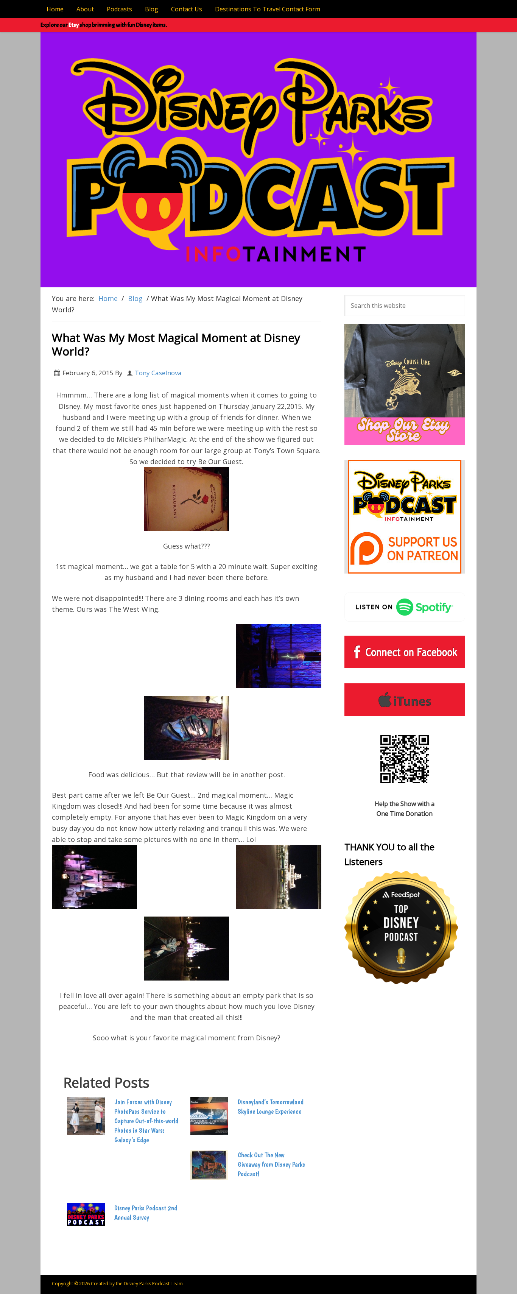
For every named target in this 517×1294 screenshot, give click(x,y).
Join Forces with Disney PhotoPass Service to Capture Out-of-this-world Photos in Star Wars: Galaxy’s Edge (146, 1121)
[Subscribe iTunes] (404, 699)
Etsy (74, 25)
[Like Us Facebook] (404, 652)
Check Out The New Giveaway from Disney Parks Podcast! (271, 1164)
